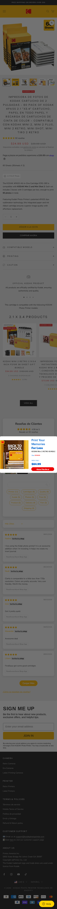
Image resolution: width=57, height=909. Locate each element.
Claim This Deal (43, 469)
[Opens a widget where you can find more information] (46, 904)
